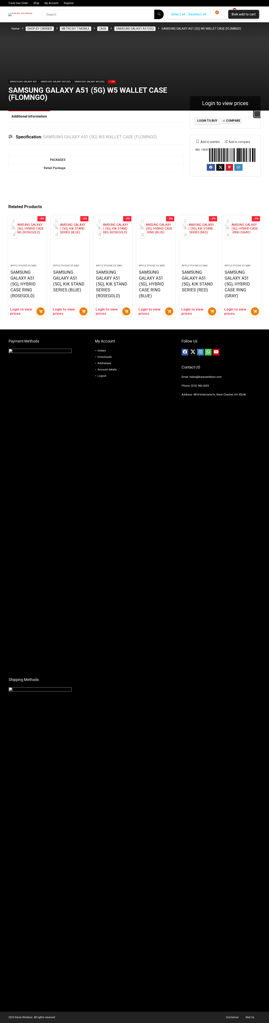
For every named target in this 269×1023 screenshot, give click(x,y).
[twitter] (192, 352)
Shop (36, 3)
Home (16, 28)
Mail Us (250, 1017)
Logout (102, 375)
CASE (103, 28)
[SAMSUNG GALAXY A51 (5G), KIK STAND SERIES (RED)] (199, 242)
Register (69, 3)
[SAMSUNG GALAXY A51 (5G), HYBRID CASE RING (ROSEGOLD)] (27, 242)
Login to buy (207, 120)
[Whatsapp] (208, 352)
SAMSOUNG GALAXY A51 (23, 81)
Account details (107, 369)
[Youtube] (216, 352)
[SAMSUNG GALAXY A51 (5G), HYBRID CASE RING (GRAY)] (241, 242)
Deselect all (197, 14)
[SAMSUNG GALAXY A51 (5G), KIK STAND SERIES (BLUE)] (70, 242)
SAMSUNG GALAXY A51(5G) (135, 28)
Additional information (29, 116)
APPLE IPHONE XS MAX (23, 265)
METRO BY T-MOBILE (76, 28)
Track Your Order (18, 3)
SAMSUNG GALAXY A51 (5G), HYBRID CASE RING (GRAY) (237, 284)
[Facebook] (185, 352)
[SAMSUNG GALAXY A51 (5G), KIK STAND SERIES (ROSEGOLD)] (113, 242)
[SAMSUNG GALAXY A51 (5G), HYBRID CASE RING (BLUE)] (156, 242)
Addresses (104, 363)
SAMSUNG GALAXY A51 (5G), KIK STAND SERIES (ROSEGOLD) (111, 284)
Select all (178, 14)
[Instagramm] (200, 352)
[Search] (159, 14)
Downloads (105, 356)
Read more (41, 311)
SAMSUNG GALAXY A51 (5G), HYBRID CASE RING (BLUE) (151, 284)
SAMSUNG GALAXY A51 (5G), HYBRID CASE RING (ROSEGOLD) (23, 284)
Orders (102, 350)
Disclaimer (232, 1017)
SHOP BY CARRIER (39, 28)
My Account (51, 3)
